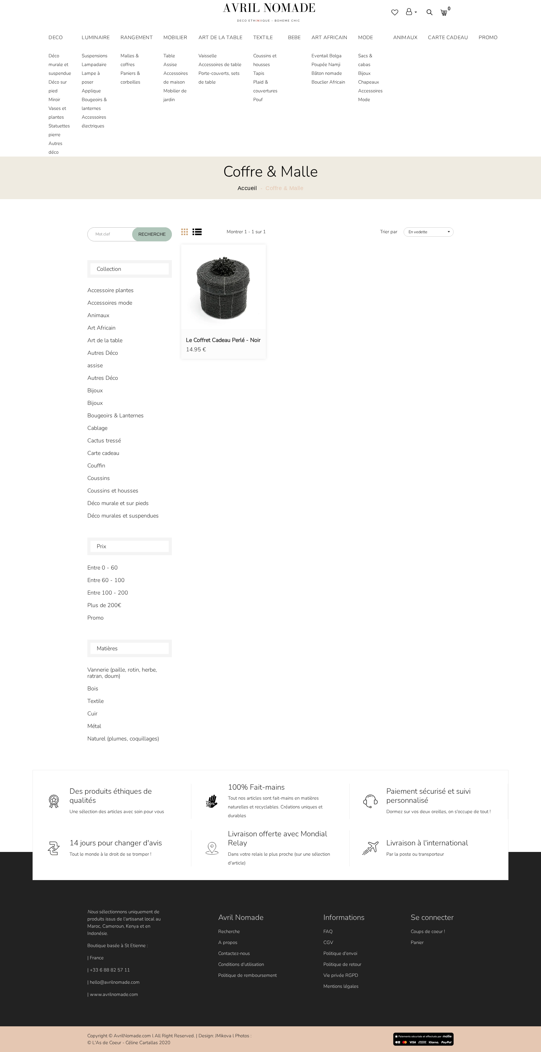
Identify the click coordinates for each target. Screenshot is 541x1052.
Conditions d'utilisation (241, 964)
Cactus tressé (104, 440)
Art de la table (104, 340)
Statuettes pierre (59, 130)
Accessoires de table (219, 64)
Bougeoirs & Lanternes (115, 415)
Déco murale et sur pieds (118, 503)
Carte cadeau (103, 453)
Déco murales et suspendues (123, 516)
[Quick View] (239, 296)
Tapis (258, 73)
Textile (95, 701)
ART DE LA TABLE (220, 37)
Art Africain (101, 328)
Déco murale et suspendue (60, 64)
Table (169, 56)
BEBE (294, 37)
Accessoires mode (109, 303)
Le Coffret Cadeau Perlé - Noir (223, 340)
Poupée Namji (326, 64)
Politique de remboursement (247, 975)
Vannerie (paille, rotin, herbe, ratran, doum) (122, 673)
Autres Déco (102, 353)
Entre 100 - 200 (107, 593)
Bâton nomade (327, 73)
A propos (227, 942)
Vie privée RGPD (340, 975)
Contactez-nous (234, 953)
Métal (94, 726)
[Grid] (184, 232)
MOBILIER (175, 37)
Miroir (54, 99)
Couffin (96, 465)
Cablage (97, 428)
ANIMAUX (405, 37)
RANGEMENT (137, 37)
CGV (328, 942)
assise (95, 365)
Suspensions (94, 56)
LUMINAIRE (96, 37)
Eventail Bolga (327, 56)
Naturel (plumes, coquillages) (123, 738)
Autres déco (55, 147)
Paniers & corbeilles (130, 77)
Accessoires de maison (175, 77)
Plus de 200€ (104, 605)
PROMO (488, 37)
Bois (92, 688)
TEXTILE (263, 37)
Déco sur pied (58, 86)
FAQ (327, 931)
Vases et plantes (57, 112)
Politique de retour (342, 964)
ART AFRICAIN (330, 37)
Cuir (92, 713)
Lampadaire (94, 64)
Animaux (98, 315)
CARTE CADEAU (448, 37)
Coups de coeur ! (428, 931)
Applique (91, 91)
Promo (95, 618)
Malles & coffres (130, 60)
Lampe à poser (91, 77)
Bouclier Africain (328, 82)
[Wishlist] (224, 296)
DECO (56, 37)
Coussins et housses (264, 60)
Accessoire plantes (110, 290)
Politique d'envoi (340, 953)
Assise (170, 64)
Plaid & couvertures (265, 86)
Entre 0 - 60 (102, 568)
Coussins (98, 478)
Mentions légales (340, 986)
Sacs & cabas (365, 60)
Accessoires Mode (370, 95)
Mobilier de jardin (175, 95)
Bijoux (364, 73)
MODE (365, 37)
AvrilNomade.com (132, 1036)
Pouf (258, 99)
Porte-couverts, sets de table (219, 77)
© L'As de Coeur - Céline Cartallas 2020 (128, 1042)
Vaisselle (207, 56)
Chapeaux (368, 82)
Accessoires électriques (94, 121)
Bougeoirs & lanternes (94, 103)
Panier (417, 942)
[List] (197, 232)
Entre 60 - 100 (106, 580)
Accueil (247, 188)
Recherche (229, 931)
